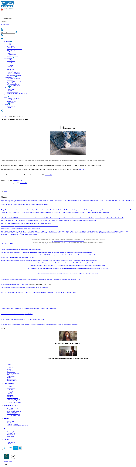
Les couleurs (10, 68)
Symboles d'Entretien (9, 77)
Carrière (9, 107)
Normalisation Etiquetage (13, 84)
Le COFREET (10, 43)
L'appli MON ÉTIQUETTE (14, 81)
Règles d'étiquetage (12, 83)
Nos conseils (10, 80)
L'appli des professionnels (13, 85)
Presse (5, 97)
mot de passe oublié (5, 24)
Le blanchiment (11, 61)
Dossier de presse (11, 99)
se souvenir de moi (7, 18)
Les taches (9, 66)
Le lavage (9, 59)
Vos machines (10, 69)
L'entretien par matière (12, 71)
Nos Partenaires (11, 51)
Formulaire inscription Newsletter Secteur (17, 93)
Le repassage (10, 63)
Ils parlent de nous (11, 101)
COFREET (7, 42)
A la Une (9, 53)
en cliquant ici (82, 169)
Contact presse (10, 102)
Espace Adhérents (8, 95)
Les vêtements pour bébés (13, 72)
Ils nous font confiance (12, 56)
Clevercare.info (11, 47)
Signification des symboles (13, 78)
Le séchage (10, 62)
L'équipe (9, 44)
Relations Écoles (11, 50)
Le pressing (10, 65)
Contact (6, 104)
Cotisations (9, 90)
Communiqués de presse (13, 98)
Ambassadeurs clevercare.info (14, 49)
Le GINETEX (10, 46)
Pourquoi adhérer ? (11, 89)
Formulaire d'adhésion (12, 92)
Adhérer (6, 87)
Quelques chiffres (11, 54)
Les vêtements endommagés (14, 75)
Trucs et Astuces (8, 58)
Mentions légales (8, 461)
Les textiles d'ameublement (13, 73)
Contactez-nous (11, 106)
